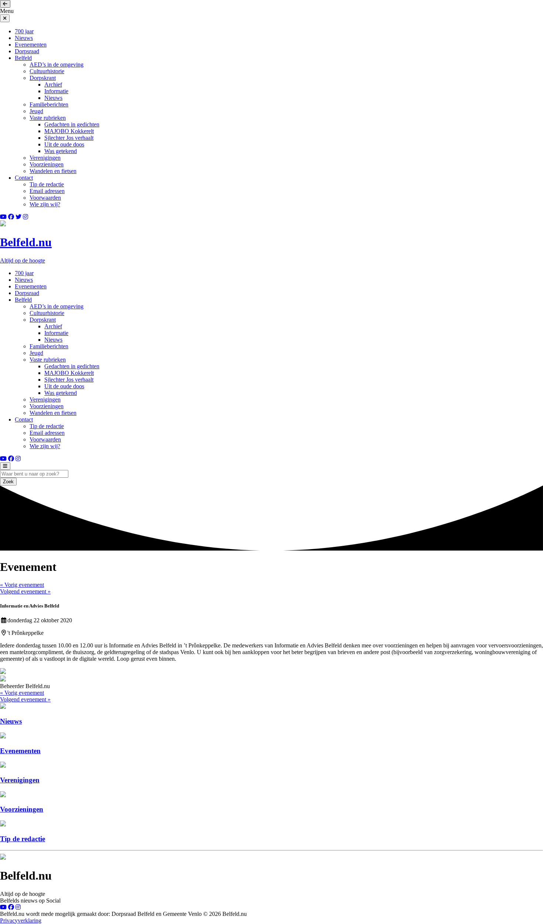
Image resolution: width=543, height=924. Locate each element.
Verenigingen (45, 158)
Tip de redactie (47, 184)
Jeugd (36, 111)
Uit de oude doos (64, 144)
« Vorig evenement (22, 585)
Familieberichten (49, 104)
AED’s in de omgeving (56, 64)
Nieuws (24, 38)
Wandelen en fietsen (53, 171)
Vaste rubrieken (48, 118)
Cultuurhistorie (47, 71)
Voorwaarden (45, 197)
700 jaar (24, 31)
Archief (53, 84)
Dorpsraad (27, 51)
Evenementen (31, 44)
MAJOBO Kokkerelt (69, 131)
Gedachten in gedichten (71, 124)
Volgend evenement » (25, 591)
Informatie (56, 91)
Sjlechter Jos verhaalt (68, 138)
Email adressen (47, 191)
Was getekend (60, 151)
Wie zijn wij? (45, 204)
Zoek (8, 481)
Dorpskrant (43, 78)
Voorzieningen (47, 164)
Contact (24, 178)
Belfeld (23, 58)
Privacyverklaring (20, 920)
